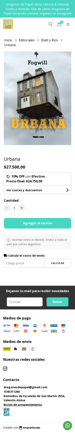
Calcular (57, 263)
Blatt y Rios (50, 40)
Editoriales (27, 40)
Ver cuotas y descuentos (24, 190)
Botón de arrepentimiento (23, 405)
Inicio (8, 40)
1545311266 (12, 391)
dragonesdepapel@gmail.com (25, 387)
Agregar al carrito (37, 223)
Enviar (57, 302)
